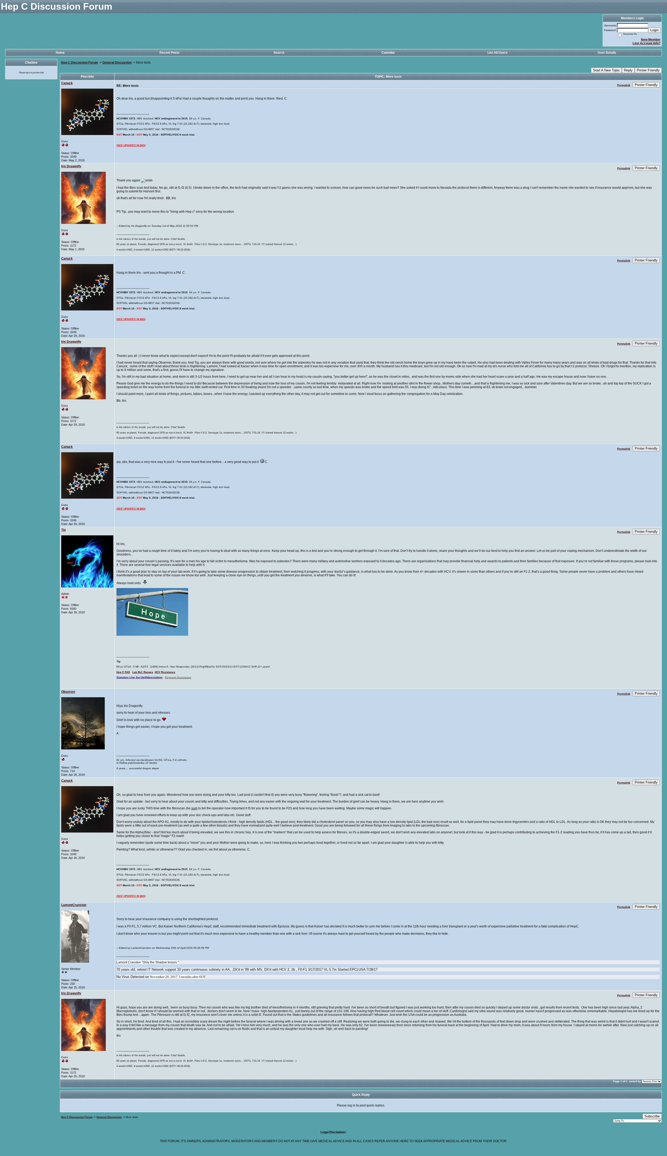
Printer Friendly (648, 70)
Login (654, 30)
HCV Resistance (165, 672)
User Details (607, 52)
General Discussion (117, 62)
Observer (68, 692)
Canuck (67, 83)
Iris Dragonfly (71, 166)
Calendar (388, 52)
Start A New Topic (606, 70)
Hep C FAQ (123, 672)
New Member (650, 39)
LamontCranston (73, 905)
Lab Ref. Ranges (142, 672)
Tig (63, 530)
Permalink (623, 85)
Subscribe (652, 1116)
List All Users (497, 52)
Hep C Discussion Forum (79, 62)
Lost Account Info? (646, 43)
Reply (628, 70)
